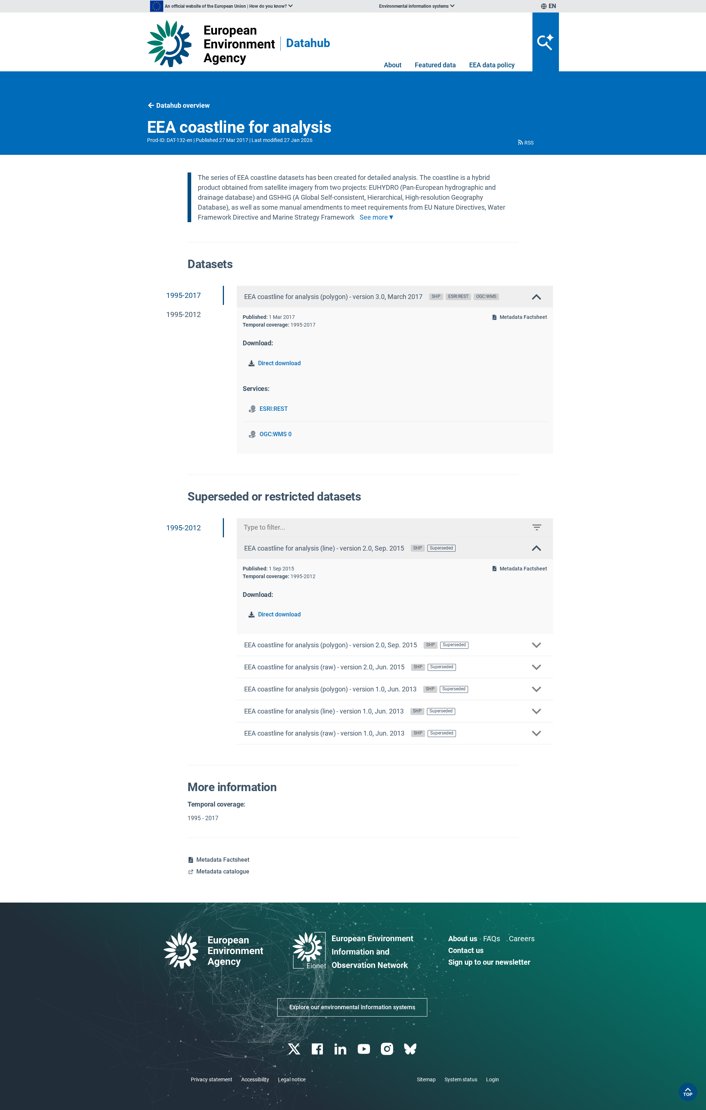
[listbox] (221, 6)
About (393, 65)
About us (462, 938)
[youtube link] (364, 1049)
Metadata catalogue (222, 871)
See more (374, 217)
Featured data (435, 65)
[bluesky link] (411, 1049)
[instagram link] (387, 1049)
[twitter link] (294, 1049)
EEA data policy (492, 65)
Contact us (466, 950)
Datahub (308, 43)
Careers (522, 938)
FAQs (491, 938)
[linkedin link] (341, 1049)
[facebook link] (318, 1049)
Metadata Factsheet (523, 317)
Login (492, 1079)
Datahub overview (183, 105)
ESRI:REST (274, 408)
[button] (525, 142)
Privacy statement (211, 1079)
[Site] (211, 43)
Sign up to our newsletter (489, 962)
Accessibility (255, 1079)
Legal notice (292, 1079)
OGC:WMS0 (276, 434)
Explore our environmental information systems (352, 1007)
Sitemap (426, 1079)
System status (461, 1079)
